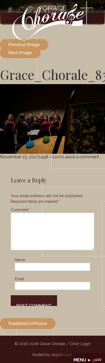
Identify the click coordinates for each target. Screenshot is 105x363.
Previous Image (24, 44)
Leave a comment (80, 156)
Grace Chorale (52, 21)
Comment (21, 210)
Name (20, 260)
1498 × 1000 (50, 156)
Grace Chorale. (53, 344)
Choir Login (80, 344)
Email (19, 279)
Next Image (20, 52)
